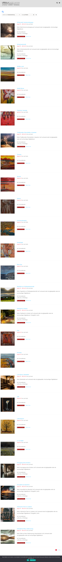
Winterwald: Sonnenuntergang (25, 22)
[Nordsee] (8, 360)
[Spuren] (8, 184)
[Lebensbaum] (8, 426)
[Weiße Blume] (8, 95)
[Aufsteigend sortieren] (19, 15)
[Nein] (60, 558)
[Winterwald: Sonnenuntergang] (8, 29)
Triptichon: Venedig (22, 110)
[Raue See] (8, 272)
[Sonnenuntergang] (8, 228)
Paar (18, 330)
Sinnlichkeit (20, 242)
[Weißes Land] (8, 73)
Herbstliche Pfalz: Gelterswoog (25, 528)
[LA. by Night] (8, 448)
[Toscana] (8, 162)
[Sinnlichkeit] (8, 250)
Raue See (19, 264)
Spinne (19, 198)
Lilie (18, 396)
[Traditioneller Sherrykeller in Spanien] (8, 140)
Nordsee (19, 352)
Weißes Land (20, 66)
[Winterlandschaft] (8, 51)
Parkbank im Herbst (22, 308)
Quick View (29, 36)
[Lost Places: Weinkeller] (8, 382)
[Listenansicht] (36, 15)
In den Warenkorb (21, 75)
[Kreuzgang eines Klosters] (8, 470)
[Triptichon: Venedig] (8, 117)
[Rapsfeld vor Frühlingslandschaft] (8, 294)
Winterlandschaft (21, 44)
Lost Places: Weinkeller (23, 374)
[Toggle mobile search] (57, 2)
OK (28, 560)
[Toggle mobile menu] (59, 2)
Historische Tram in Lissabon (24, 506)
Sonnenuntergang (22, 220)
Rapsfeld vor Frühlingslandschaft (25, 286)
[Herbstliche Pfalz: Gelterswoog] (8, 536)
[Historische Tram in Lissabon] (8, 514)
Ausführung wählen (21, 36)
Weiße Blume (20, 88)
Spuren (19, 176)
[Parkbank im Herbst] (8, 316)
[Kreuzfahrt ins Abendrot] (8, 492)
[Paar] (8, 338)
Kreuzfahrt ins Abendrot (23, 484)
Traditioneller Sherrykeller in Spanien (26, 132)
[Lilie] (8, 404)
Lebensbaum (20, 418)
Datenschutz (32, 560)
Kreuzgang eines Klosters (23, 462)
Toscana (19, 154)
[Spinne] (8, 206)
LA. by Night (20, 440)
